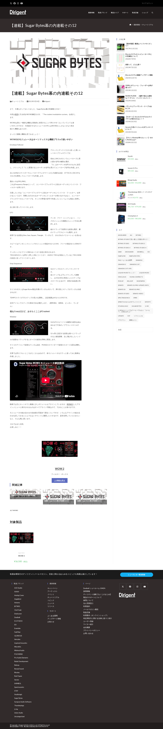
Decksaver (129, 252)
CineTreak (17, 610)
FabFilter (122, 256)
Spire (135, 298)
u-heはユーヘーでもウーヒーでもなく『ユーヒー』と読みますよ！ (134, 311)
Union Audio (18, 713)
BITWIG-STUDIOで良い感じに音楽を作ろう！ (133, 239)
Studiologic (123, 306)
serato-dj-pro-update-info (138, 285)
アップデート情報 (54, 619)
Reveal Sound (19, 669)
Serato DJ (122, 289)
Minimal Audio (19, 650)
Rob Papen (141, 281)
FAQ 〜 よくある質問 (125, 260)
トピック (50, 600)
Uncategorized (19, 716)
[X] (122, 586)
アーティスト (52, 591)
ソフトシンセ (138, 316)
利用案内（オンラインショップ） (95, 615)
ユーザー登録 (88, 621)
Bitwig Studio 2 (139, 243)
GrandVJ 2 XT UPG (124, 268)
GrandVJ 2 (122, 264)
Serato (121, 285)
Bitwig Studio (123, 243)
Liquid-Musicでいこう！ (127, 273)
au (131, 235)
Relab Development (21, 661)
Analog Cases (19, 595)
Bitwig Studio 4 (140, 248)
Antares (17, 603)
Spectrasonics (124, 298)
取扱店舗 (86, 612)
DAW (119, 252)
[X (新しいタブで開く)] (11, 3)
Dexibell (140, 252)
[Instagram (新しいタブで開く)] (18, 3)
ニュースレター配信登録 (136, 575)
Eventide (17, 628)
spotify (148, 302)
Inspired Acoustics (20, 643)
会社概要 (86, 627)
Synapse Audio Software (22, 702)
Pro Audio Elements (21, 658)
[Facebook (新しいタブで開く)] (14, 3)
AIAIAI (16, 592)
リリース (50, 606)
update (121, 316)
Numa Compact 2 (136, 277)
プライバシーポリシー (91, 630)
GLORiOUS (18, 636)
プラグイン (122, 320)
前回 (16, 114)
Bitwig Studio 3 (124, 248)
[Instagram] (137, 586)
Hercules (17, 639)
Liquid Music (144, 273)
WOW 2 (59, 468)
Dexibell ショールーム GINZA (94, 588)
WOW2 (15, 510)
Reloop (130, 281)
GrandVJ (139, 260)
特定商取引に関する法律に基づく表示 (97, 618)
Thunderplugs (19, 705)
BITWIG (138, 235)
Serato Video (138, 293)
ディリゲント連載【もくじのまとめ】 (97, 594)
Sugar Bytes (21, 553)
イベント (50, 594)
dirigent (47, 101)
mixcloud (122, 277)
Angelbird (122, 235)
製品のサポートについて (92, 597)
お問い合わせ (88, 633)
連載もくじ (133, 320)
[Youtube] (144, 586)
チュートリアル (147, 25)
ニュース (50, 603)
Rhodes (17, 672)
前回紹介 (70, 404)
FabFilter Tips (134, 256)
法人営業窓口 (88, 603)
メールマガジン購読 (90, 609)
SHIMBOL (17, 683)
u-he (147, 306)
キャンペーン (52, 588)
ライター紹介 (88, 624)
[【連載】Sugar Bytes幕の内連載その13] (58, 496)
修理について (88, 600)
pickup (120, 281)
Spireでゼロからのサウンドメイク (129, 302)
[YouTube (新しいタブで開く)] (22, 3)
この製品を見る (59, 480)
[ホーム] (130, 25)
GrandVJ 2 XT (135, 264)
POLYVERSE (18, 654)
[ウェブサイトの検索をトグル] (152, 13)
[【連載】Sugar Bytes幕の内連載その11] (91, 496)
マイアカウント (147, 3)
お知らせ (50, 622)
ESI (149, 252)
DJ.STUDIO (18, 621)
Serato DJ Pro (134, 289)
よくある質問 (52, 616)
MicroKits (17, 647)
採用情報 (86, 591)
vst (128, 316)
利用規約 (86, 606)
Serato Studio (123, 293)
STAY (16, 691)
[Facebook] (130, 586)
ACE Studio (18, 588)
